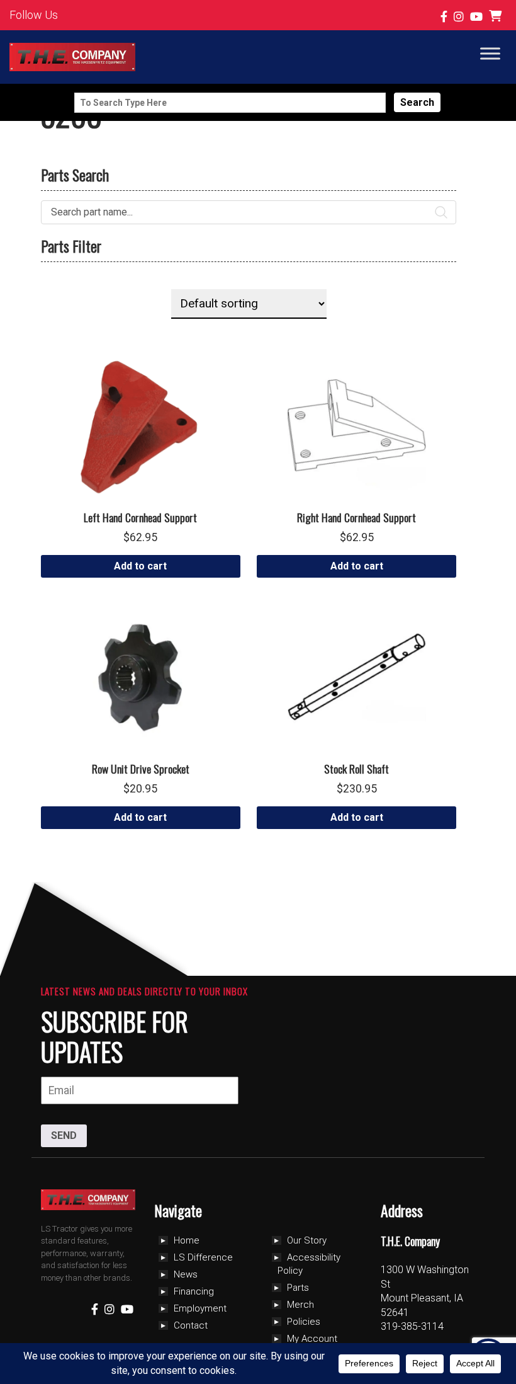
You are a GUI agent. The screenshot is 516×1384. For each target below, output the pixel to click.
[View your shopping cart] (497, 16)
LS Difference (203, 1257)
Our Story (307, 1240)
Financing (194, 1291)
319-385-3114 (412, 1326)
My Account (312, 1338)
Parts (298, 1287)
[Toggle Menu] (490, 53)
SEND (64, 1135)
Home (186, 1240)
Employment (200, 1308)
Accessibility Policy (309, 1264)
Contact (191, 1325)
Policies (303, 1321)
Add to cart (140, 566)
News (186, 1274)
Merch (300, 1304)
